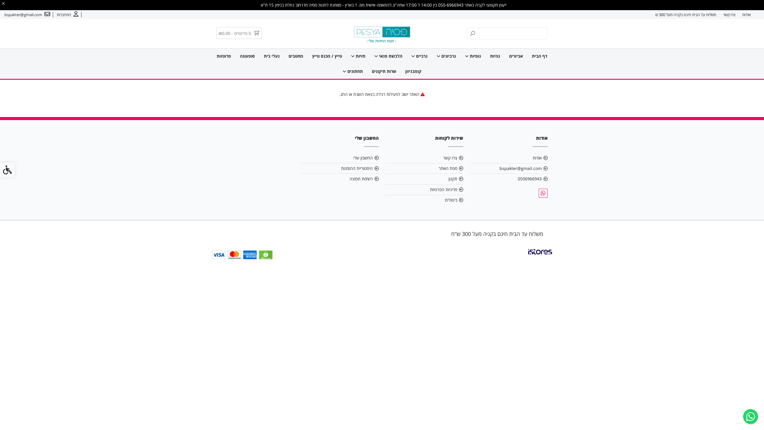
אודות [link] (746, 14)
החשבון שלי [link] (363, 158)
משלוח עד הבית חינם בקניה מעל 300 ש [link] (685, 14)
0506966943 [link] (530, 179)
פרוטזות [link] (224, 56)
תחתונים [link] (354, 71)
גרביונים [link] (448, 56)
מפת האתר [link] (448, 168)
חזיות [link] (360, 56)
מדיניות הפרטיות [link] (443, 189)
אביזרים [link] (516, 56)
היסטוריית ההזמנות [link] (357, 168)
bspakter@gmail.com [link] (521, 168)
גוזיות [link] (495, 56)
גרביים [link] (421, 56)
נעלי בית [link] (272, 56)
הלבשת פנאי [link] (390, 56)
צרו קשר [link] (729, 14)
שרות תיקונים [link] (384, 71)
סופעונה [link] (247, 56)
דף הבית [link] (539, 56)
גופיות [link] (475, 56)
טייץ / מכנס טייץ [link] (327, 56)
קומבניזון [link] (413, 71)
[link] (750, 416)
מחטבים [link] (296, 56)
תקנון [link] (453, 179)
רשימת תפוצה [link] (361, 179)
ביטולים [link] (451, 200)
